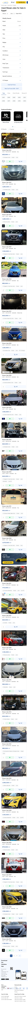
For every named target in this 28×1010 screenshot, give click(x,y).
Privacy (15, 991)
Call (21, 161)
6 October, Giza (7, 350)
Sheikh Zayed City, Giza (8, 318)
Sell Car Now (8, 562)
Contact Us (16, 988)
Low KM (10, 481)
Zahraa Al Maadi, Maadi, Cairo (9, 513)
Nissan (13, 157)
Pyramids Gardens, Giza (8, 382)
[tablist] (14, 93)
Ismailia (5, 622)
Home (15, 987)
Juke (17, 157)
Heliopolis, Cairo (7, 157)
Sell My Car (22, 2)
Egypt (10, 988)
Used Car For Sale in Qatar (19, 999)
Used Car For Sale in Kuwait (20, 996)
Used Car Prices (12, 84)
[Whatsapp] (10, 161)
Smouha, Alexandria (8, 590)
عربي (13, 2)
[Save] (25, 134)
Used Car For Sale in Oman (20, 1001)
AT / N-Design (22, 350)
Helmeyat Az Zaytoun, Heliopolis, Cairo (11, 751)
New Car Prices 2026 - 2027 (12, 88)
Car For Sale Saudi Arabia (6, 999)
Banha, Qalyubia (7, 785)
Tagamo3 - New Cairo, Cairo (9, 286)
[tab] (3, 93)
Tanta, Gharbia (6, 719)
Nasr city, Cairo (7, 849)
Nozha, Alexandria (7, 817)
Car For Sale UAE (4, 997)
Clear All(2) (18, 13)
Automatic (5, 481)
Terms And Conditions (19, 990)
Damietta (6, 687)
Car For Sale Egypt (5, 996)
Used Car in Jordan (18, 997)
